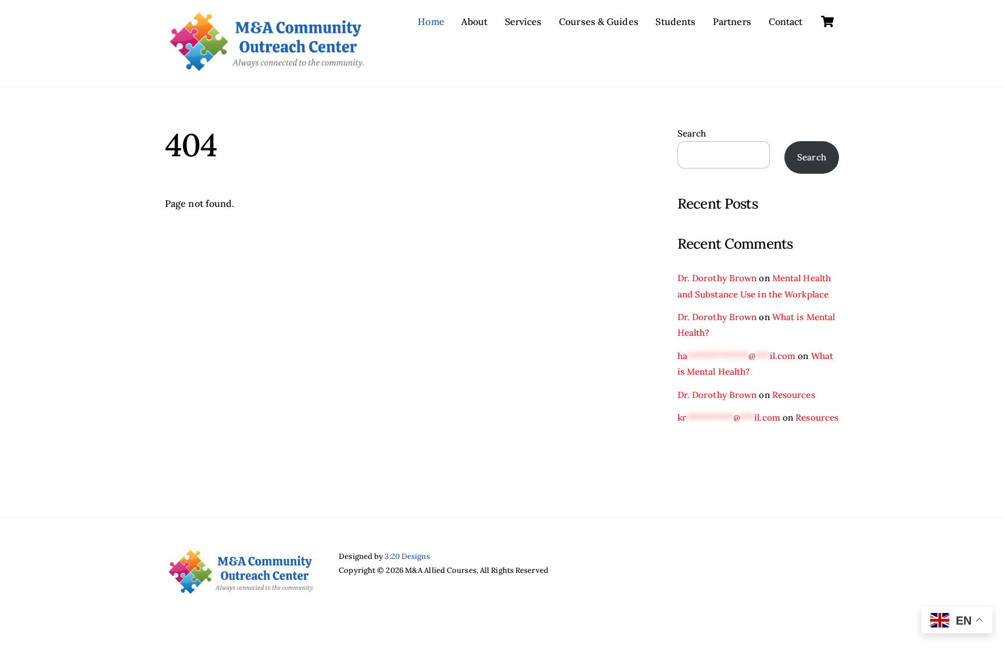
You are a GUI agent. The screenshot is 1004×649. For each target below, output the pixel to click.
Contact (786, 21)
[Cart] (827, 21)
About (474, 21)
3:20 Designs (407, 556)
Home (431, 21)
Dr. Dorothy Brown (717, 278)
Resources (793, 394)
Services (523, 21)
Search (692, 133)
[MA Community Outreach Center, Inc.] (266, 65)
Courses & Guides (599, 21)
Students (675, 21)
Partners (732, 21)
